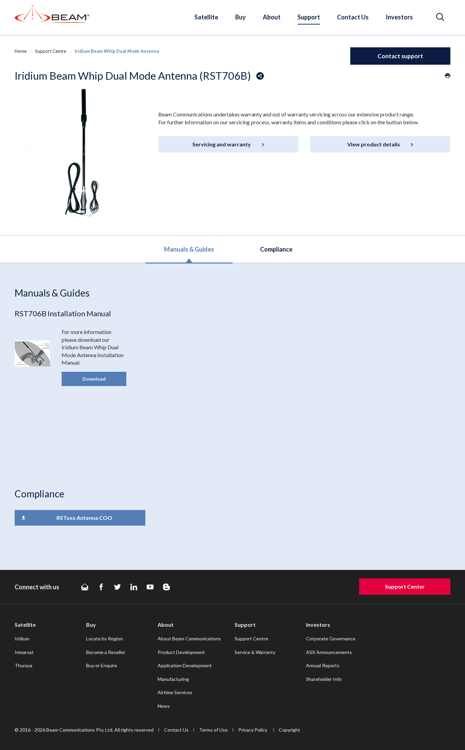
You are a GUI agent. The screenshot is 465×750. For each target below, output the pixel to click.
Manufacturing (173, 679)
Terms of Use (213, 730)
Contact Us (353, 17)
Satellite (206, 17)
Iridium (22, 638)
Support (309, 17)
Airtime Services (175, 692)
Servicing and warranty (221, 144)
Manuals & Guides (189, 249)
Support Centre (50, 51)
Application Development (185, 665)
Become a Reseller (105, 652)
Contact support (400, 56)
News (164, 706)
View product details (373, 144)
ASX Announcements (329, 652)
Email (84, 587)
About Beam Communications (189, 638)
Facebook (101, 587)
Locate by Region (104, 638)
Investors (399, 17)
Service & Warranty (255, 652)
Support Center (405, 586)
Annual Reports (322, 665)
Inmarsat (24, 652)
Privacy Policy (253, 730)
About (271, 17)
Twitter (117, 587)
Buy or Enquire (101, 665)
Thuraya (23, 665)
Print (447, 75)
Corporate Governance (330, 638)
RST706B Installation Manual (63, 313)
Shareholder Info (324, 679)
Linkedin (133, 587)
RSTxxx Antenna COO (84, 517)
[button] (440, 17)
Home (21, 51)
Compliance (276, 249)
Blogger (166, 587)
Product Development (181, 652)
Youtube (150, 587)
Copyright (289, 730)
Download (94, 379)
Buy (240, 17)
